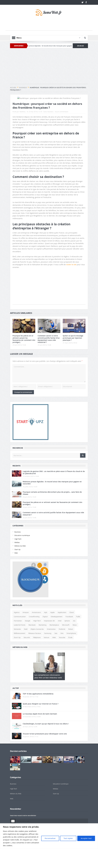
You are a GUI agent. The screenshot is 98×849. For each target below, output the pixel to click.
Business (51, 112)
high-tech (37, 621)
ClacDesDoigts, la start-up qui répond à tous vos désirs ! (46, 724)
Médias (17, 542)
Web (16, 553)
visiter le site (71, 264)
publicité (62, 629)
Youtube (62, 637)
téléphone (37, 637)
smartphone (71, 633)
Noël (25, 629)
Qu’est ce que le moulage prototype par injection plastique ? (73, 338)
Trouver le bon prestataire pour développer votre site (45, 734)
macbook (32, 625)
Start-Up (17, 549)
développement (56, 616)
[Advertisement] (49, 25)
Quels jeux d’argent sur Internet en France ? (40, 704)
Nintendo (17, 629)
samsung (47, 633)
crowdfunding (34, 616)
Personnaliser (50, 838)
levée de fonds (19, 625)
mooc (75, 625)
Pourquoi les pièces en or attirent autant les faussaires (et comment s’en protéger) (24, 339)
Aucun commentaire (61, 112)
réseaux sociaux (34, 633)
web (54, 637)
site (61, 633)
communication (20, 616)
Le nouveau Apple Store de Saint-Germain (40, 714)
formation (18, 621)
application (62, 612)
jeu (74, 621)
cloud (71, 612)
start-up (17, 637)
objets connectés (37, 629)
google (27, 621)
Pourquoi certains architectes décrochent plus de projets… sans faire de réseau (52, 493)
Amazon (26, 612)
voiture (46, 637)
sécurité (27, 637)
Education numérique (22, 535)
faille (78, 616)
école (70, 637)
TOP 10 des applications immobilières (38, 694)
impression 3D (49, 621)
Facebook (69, 616)
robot (70, 629)
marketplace (54, 625)
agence (16, 612)
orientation (51, 629)
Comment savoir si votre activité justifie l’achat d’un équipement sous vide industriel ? (49, 339)
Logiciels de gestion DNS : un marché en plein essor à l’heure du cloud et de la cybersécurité (54, 472)
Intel (59, 621)
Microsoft (65, 625)
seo (55, 633)
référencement (19, 633)
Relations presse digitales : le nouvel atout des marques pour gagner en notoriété (32, 46)
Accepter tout (86, 838)
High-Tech (17, 539)
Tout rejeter (68, 838)
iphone (67, 621)
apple (52, 612)
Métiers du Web (20, 546)
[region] (49, 836)
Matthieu (23, 112)
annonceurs (36, 612)
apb (45, 612)
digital (45, 616)
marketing (42, 625)
